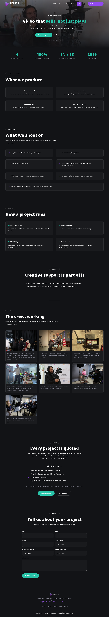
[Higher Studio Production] (12, 4)
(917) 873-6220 (58, 40)
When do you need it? (28, 549)
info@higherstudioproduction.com (59, 602)
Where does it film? (60, 549)
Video (49, 4)
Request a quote (43, 35)
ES (83, 4)
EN (79, 4)
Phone (24, 540)
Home (35, 4)
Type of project (59, 540)
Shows (61, 4)
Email (57, 531)
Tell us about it (26, 558)
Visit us (73, 4)
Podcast (42, 4)
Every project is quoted (63, 35)
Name (23, 531)
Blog (67, 4)
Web (54, 4)
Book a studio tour (95, 4)
